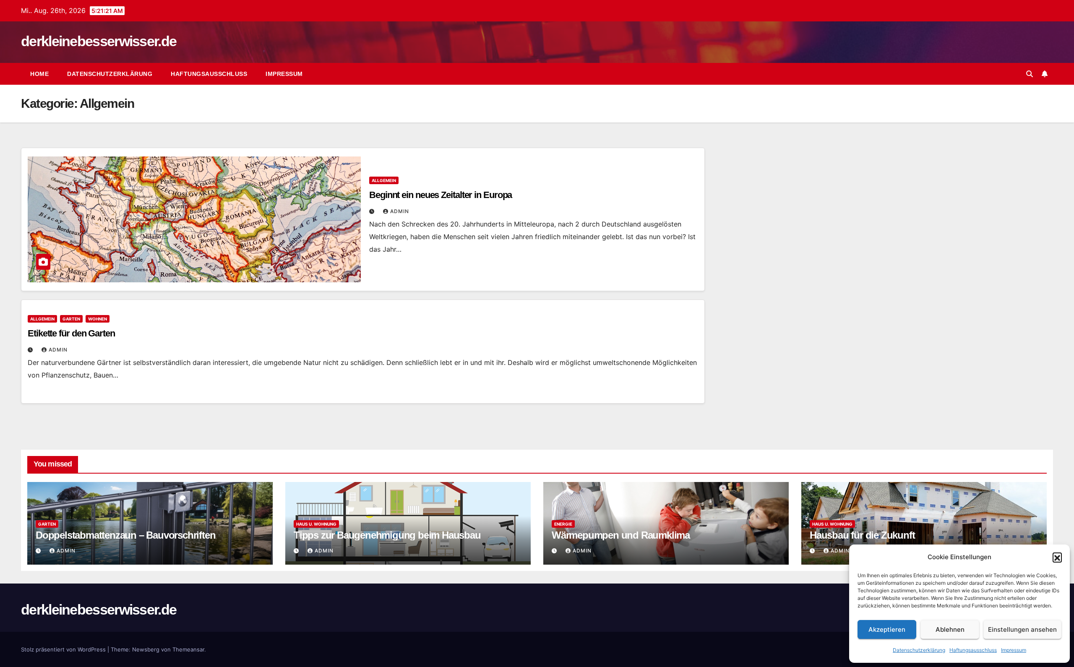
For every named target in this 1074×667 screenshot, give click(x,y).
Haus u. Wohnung (316, 523)
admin (399, 211)
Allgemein (384, 180)
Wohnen (97, 318)
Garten (71, 318)
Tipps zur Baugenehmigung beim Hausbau (387, 535)
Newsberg (145, 649)
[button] (1057, 557)
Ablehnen (950, 629)
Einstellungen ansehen (1022, 629)
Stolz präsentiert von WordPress (64, 649)
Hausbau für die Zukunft (862, 535)
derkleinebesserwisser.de (98, 41)
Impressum (1013, 650)
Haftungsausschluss (973, 650)
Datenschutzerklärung (919, 650)
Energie (563, 523)
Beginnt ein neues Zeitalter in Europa (440, 195)
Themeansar (188, 649)
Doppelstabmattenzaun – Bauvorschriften (125, 535)
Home (39, 73)
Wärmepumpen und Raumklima (621, 535)
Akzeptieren (886, 629)
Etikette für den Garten (71, 333)
